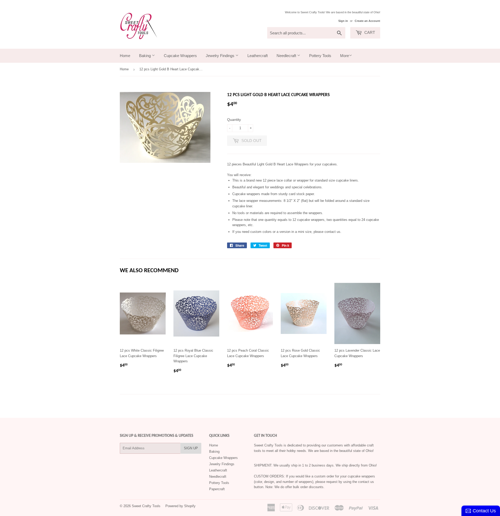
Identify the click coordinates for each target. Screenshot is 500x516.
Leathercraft (257, 55)
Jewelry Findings (220, 55)
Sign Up (191, 448)
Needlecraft (287, 55)
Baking (145, 55)
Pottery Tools (320, 55)
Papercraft (217, 489)
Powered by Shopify (180, 506)
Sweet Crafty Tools (146, 506)
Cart (369, 32)
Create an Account (367, 20)
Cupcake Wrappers (180, 55)
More (344, 55)
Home (125, 55)
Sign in (343, 20)
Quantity (234, 119)
